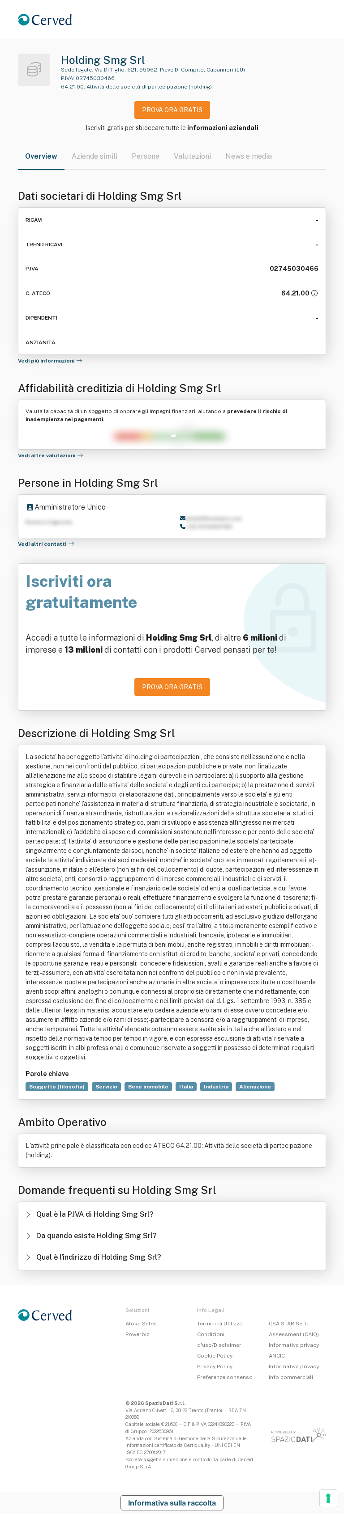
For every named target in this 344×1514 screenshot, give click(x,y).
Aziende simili (94, 156)
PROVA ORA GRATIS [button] (172, 110)
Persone (145, 156)
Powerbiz (137, 1334)
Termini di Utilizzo (220, 1323)
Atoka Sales (141, 1323)
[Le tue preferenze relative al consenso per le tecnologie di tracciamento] (328, 1498)
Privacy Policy (214, 1366)
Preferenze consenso (225, 1377)
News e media (248, 156)
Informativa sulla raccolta (172, 1502)
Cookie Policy (214, 1356)
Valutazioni (192, 156)
